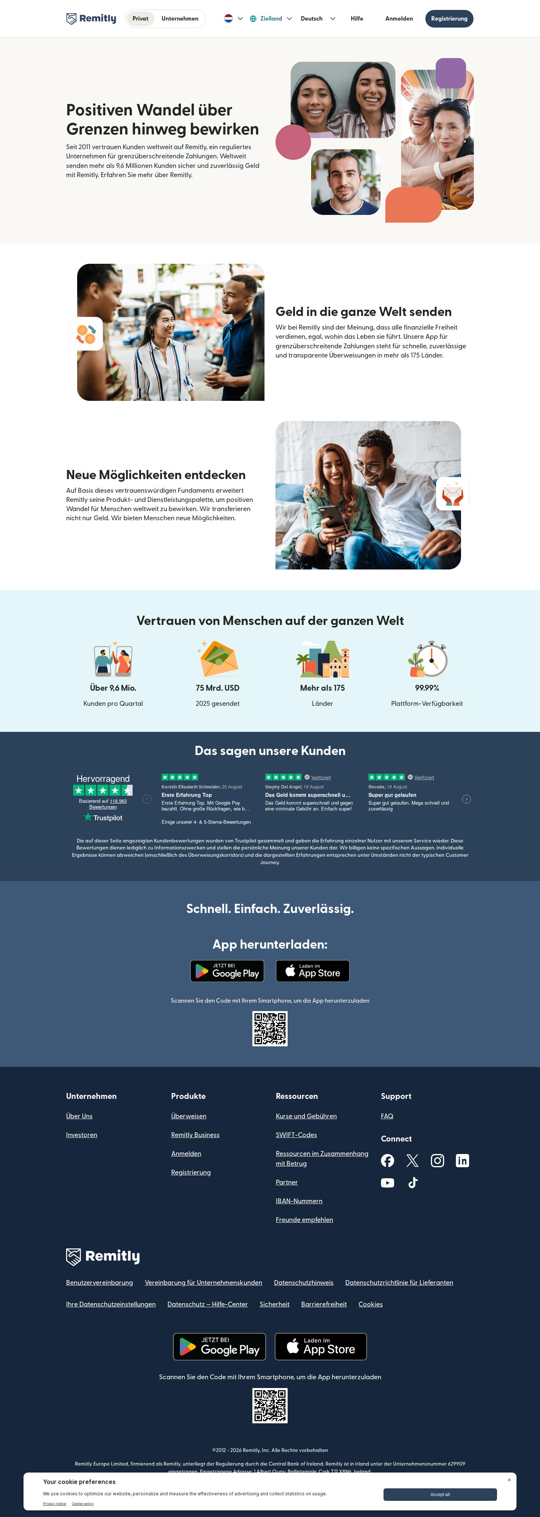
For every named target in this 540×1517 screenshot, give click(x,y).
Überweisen (188, 1116)
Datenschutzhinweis (304, 1283)
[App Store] (313, 971)
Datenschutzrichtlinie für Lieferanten (399, 1283)
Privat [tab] (140, 19)
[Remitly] (91, 19)
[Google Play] (227, 971)
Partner (287, 1182)
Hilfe (357, 19)
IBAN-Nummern (299, 1201)
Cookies (371, 1304)
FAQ (387, 1116)
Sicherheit (274, 1304)
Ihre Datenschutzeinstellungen (111, 1304)
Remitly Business (195, 1135)
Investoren (81, 1135)
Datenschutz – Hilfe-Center (208, 1304)
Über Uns (79, 1116)
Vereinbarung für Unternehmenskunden (203, 1283)
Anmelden (399, 19)
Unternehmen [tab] (180, 19)
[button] (233, 19)
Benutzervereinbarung (99, 1283)
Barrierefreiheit (324, 1304)
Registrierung (449, 19)
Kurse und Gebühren (306, 1116)
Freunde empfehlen (304, 1220)
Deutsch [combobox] (312, 19)
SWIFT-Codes (296, 1135)
